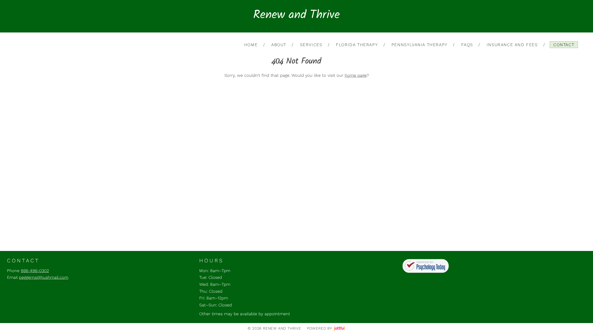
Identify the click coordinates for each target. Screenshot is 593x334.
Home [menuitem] (251, 44)
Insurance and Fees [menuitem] (512, 44)
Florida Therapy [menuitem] (357, 44)
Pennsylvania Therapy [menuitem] (419, 44)
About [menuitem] (278, 44)
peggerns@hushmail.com (43, 277)
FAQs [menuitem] (467, 44)
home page (356, 75)
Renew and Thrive (296, 16)
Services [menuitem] (311, 44)
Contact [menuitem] (563, 44)
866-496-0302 (35, 270)
